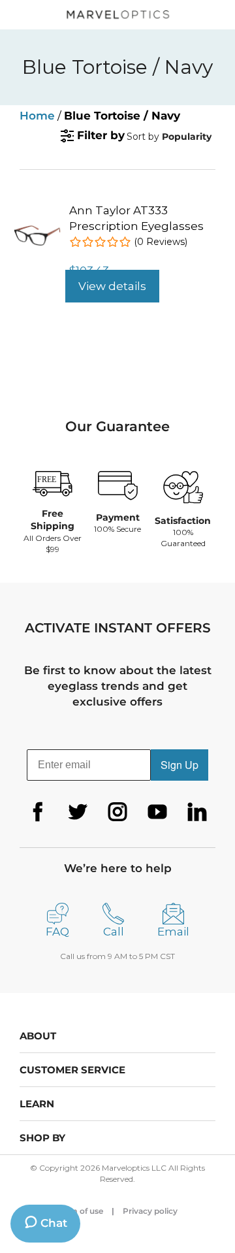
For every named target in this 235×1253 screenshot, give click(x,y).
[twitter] (77, 812)
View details (112, 286)
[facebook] (38, 812)
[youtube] (157, 812)
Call (113, 931)
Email (173, 931)
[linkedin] (197, 812)
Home (37, 115)
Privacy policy (150, 1211)
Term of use (80, 1211)
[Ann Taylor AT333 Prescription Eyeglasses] (37, 229)
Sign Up (179, 764)
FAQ (57, 931)
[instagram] (117, 812)
